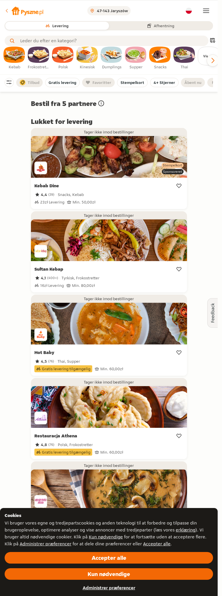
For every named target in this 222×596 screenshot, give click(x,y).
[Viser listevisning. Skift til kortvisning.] (212, 41)
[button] (24, 10)
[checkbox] (14, 58)
